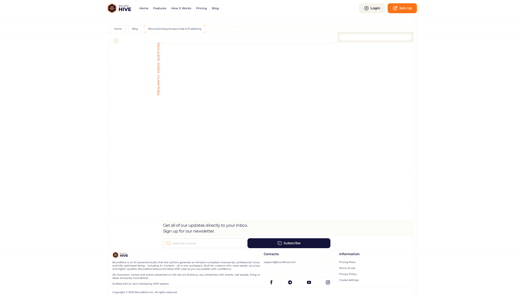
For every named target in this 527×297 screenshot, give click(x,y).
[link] (143, 8)
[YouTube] (309, 282)
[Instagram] (327, 282)
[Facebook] (271, 282)
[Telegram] (290, 282)
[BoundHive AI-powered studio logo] (122, 8)
